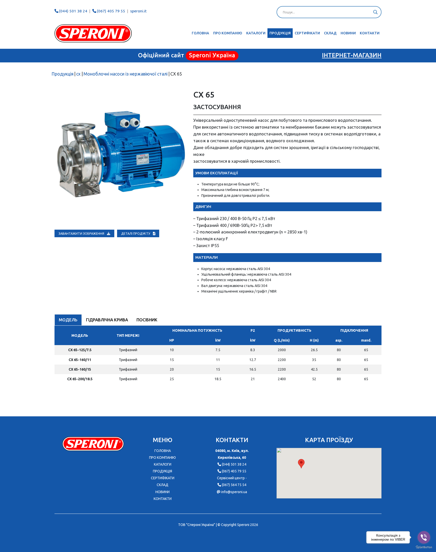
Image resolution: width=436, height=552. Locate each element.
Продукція (280, 33)
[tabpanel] (218, 357)
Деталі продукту (136, 233)
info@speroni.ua (234, 492)
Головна (200, 33)
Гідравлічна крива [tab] (107, 319)
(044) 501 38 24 (73, 11)
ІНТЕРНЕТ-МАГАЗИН (352, 55)
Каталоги (255, 33)
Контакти (369, 33)
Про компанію (227, 33)
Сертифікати (307, 33)
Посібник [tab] (147, 319)
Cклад (330, 33)
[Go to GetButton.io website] (424, 546)
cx (78, 73)
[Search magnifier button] (375, 12)
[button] (301, 463)
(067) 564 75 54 (234, 485)
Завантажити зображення (82, 233)
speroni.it (138, 11)
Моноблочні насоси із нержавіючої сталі (126, 73)
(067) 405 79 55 (111, 11)
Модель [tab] (68, 319)
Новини (348, 33)
